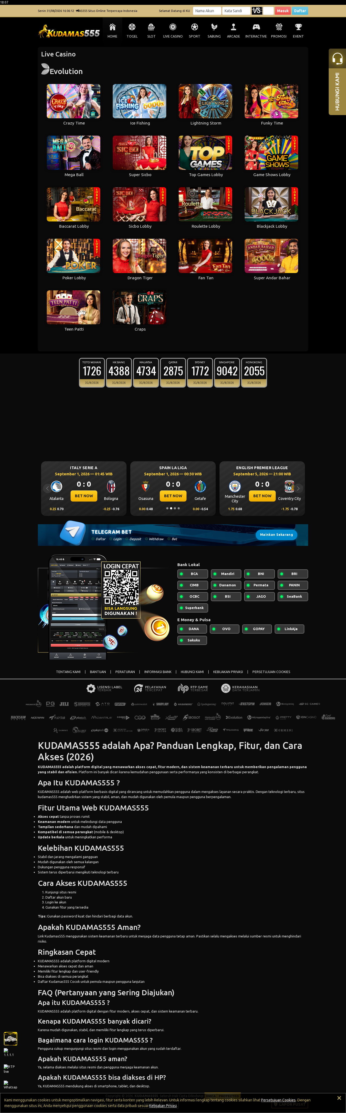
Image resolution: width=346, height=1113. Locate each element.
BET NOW (84, 496)
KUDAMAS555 (49, 767)
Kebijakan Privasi (163, 1106)
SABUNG (214, 36)
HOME (112, 36)
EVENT (298, 36)
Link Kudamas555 (51, 936)
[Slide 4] (179, 508)
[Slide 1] (167, 508)
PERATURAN (125, 672)
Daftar (300, 11)
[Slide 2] (171, 508)
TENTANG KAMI (68, 672)
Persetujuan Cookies (278, 1100)
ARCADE (233, 36)
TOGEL (132, 36)
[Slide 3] (175, 508)
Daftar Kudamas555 (53, 981)
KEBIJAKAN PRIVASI (228, 672)
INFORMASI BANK (157, 672)
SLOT (151, 36)
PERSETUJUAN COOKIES (271, 672)
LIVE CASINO (173, 36)
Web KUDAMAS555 (115, 807)
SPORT (194, 36)
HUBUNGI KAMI (192, 672)
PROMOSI (279, 36)
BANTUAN (98, 672)
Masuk (283, 11)
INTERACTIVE (256, 36)
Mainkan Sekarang (276, 534)
